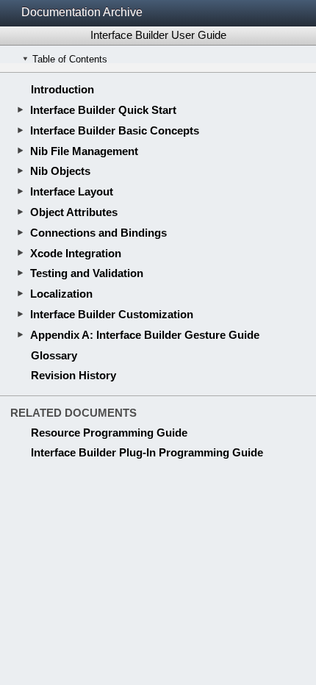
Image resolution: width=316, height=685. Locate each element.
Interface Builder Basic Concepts (114, 130)
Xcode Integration (75, 253)
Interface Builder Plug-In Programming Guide (147, 452)
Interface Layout (71, 191)
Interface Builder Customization (111, 314)
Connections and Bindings (98, 232)
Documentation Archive (82, 12)
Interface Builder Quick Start (103, 110)
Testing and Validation (86, 273)
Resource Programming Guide (109, 432)
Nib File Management (84, 151)
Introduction (62, 89)
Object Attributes (74, 212)
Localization (61, 293)
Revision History (73, 375)
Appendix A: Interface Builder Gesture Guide (144, 335)
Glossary (54, 355)
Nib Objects (60, 171)
